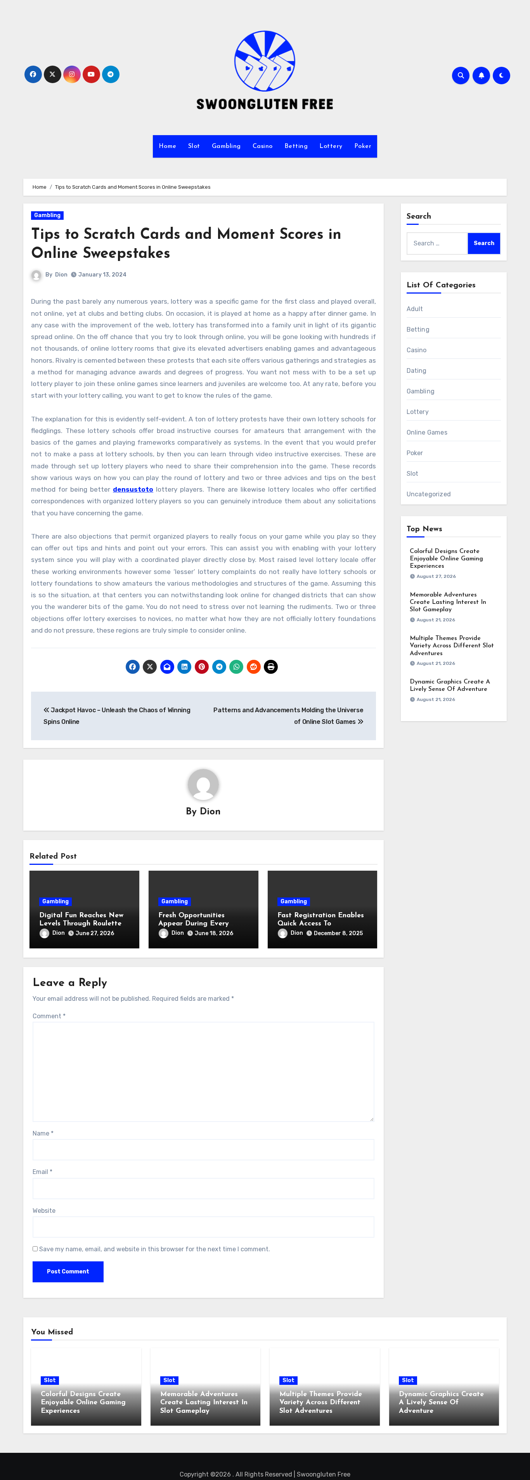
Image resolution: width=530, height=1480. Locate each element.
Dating (417, 370)
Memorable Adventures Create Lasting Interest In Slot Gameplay (448, 602)
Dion (61, 274)
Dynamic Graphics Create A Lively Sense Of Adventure (441, 1403)
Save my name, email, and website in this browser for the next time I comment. (154, 1249)
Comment (49, 1016)
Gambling (226, 146)
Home (168, 146)
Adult (415, 309)
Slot (194, 146)
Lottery (331, 146)
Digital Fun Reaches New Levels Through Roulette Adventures (81, 924)
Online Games (427, 432)
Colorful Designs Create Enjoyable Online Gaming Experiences (446, 558)
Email (42, 1172)
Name (43, 1133)
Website (44, 1210)
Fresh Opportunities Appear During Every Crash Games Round (193, 924)
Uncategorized (429, 494)
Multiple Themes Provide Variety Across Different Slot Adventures (452, 645)
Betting (296, 146)
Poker (363, 146)
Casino (263, 146)
